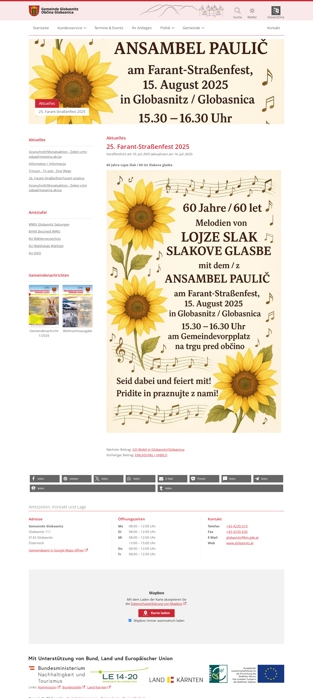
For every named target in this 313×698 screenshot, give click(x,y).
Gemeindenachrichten (49, 275)
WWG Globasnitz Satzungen (49, 224)
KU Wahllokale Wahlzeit (46, 246)
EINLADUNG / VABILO (151, 455)
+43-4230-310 (237, 526)
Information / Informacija (47, 163)
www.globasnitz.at (239, 543)
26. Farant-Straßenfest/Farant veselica (56, 178)
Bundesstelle (73, 687)
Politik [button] (165, 27)
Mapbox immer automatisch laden (158, 620)
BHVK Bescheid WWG (44, 231)
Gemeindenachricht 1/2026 (44, 333)
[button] (45, 478)
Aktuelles (37, 139)
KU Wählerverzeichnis (45, 238)
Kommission (49, 687)
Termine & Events (108, 27)
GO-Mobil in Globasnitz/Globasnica (158, 449)
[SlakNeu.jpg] (193, 301)
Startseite (41, 27)
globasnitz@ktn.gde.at (242, 537)
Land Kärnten (99, 687)
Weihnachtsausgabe (77, 331)
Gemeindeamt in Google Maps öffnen (58, 550)
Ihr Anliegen (142, 27)
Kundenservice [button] (69, 27)
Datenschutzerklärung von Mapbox (159, 604)
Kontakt (273, 27)
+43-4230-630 (237, 532)
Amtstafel (38, 212)
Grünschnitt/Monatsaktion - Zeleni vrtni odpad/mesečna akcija (58, 154)
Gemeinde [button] (191, 27)
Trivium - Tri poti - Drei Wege (50, 171)
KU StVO (35, 253)
